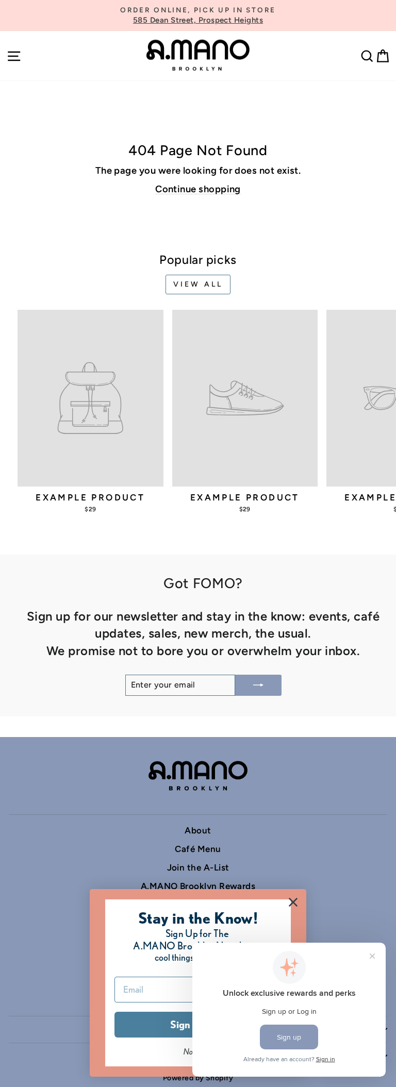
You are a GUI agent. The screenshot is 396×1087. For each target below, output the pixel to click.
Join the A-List (198, 867)
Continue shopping (198, 189)
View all (198, 284)
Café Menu (198, 849)
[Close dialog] (293, 902)
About (198, 830)
